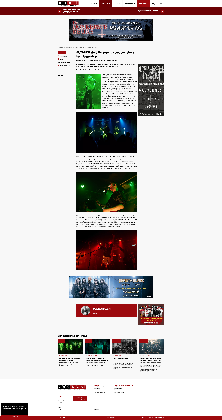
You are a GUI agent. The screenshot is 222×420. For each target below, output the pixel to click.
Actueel (94, 3)
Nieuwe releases (62, 400)
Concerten (66, 47)
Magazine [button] (129, 3)
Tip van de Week (61, 411)
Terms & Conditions (147, 417)
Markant (59, 398)
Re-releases (60, 402)
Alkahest (68, 65)
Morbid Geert (63, 56)
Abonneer (143, 3)
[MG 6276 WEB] (106, 192)
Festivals (60, 407)
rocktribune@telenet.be (99, 392)
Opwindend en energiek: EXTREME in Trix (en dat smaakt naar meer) (148, 11)
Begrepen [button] (15, 416)
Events (117, 3)
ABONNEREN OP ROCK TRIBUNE (79, 398)
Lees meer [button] (6, 411)
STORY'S (60, 396)
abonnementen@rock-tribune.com (102, 411)
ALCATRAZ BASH (62, 404)
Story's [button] (105, 3)
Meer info (95, 313)
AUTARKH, (63, 65)
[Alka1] (88, 91)
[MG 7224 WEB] (106, 250)
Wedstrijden (60, 409)
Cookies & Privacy (159, 417)
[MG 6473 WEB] (106, 132)
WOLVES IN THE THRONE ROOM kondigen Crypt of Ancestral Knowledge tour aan (71, 11)
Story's (61, 47)
